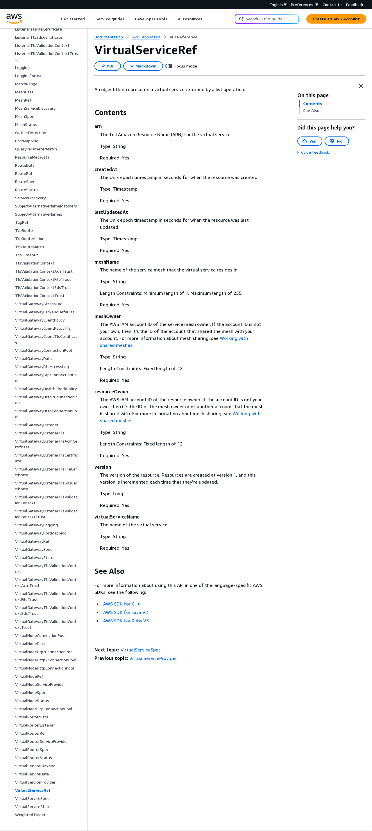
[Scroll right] (206, 19)
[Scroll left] (56, 19)
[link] (183, 37)
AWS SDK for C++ (121, 604)
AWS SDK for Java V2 (125, 612)
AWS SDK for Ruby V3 (126, 621)
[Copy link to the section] (89, 113)
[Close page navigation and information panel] (361, 86)
